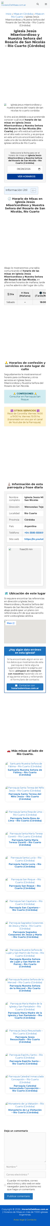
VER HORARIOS (26, 176)
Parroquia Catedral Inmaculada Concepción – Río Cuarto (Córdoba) (25, 1088)
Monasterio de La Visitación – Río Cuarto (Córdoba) (25, 1111)
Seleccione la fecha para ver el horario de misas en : (25, 158)
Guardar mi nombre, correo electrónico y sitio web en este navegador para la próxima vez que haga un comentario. (24, 1185)
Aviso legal (19, 1219)
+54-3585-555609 (34, 532)
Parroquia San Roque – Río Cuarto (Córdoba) (25, 887)
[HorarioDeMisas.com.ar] (13, 4)
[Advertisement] (25, 74)
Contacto (31, 1219)
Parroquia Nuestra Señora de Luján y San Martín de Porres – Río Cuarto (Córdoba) (25, 963)
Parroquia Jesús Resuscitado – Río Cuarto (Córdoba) (25, 1039)
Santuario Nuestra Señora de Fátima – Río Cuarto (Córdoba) (25, 772)
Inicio (8, 14)
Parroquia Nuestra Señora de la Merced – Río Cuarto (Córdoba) (25, 988)
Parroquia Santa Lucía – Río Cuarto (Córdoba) (25, 865)
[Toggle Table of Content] (32, 190)
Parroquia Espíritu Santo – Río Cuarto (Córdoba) (25, 1062)
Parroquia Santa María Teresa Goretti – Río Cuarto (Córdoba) (25, 842)
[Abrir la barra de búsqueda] (37, 4)
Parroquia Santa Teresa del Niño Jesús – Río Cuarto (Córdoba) (25, 796)
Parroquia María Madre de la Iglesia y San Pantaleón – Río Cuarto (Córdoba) (25, 1015)
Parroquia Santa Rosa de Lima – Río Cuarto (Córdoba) (25, 819)
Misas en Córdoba (23, 14)
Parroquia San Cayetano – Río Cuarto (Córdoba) (25, 908)
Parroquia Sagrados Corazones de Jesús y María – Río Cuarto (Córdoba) (25, 934)
